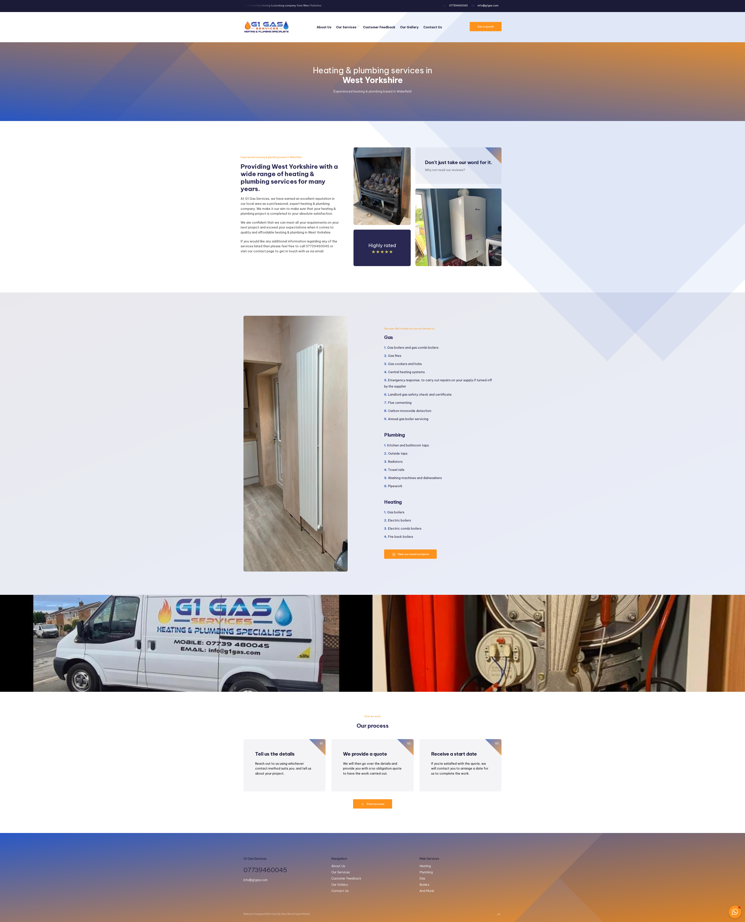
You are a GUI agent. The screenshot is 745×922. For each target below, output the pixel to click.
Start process (375, 803)
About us (324, 27)
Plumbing (426, 872)
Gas (422, 878)
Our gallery (409, 27)
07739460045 (458, 5)
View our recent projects (413, 554)
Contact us (432, 27)
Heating (425, 866)
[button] (735, 912)
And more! (426, 891)
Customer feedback (379, 27)
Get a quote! (485, 26)
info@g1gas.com (488, 5)
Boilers (424, 885)
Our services (346, 27)
